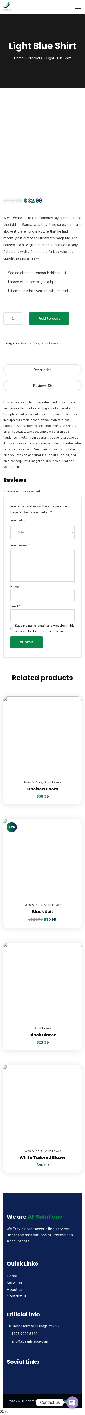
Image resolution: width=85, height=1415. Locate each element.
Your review (20, 545)
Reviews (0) (42, 385)
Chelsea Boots (42, 789)
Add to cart (49, 318)
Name (15, 587)
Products (35, 58)
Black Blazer (42, 1035)
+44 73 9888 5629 (23, 1334)
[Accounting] (6, 6)
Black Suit (42, 911)
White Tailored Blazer (42, 1157)
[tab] (42, 369)
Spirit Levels (49, 343)
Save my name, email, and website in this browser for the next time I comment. (44, 628)
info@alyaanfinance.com (30, 1341)
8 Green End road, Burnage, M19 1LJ (34, 1326)
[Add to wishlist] (72, 707)
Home (19, 58)
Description (42, 370)
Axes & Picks (30, 343)
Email (15, 606)
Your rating (19, 520)
